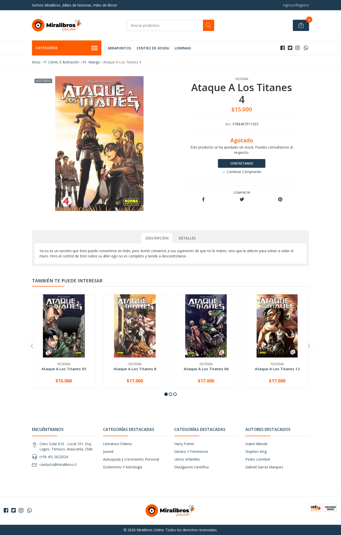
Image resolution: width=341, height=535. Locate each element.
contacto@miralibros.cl (57, 464)
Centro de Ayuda (153, 48)
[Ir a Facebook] (282, 47)
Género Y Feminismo (191, 451)
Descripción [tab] (157, 238)
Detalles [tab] (187, 238)
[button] (166, 394)
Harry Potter (184, 443)
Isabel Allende (256, 443)
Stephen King (256, 451)
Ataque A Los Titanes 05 (63, 368)
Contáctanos (241, 163)
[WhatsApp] (306, 47)
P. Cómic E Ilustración (61, 62)
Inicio (36, 62)
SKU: (228, 124)
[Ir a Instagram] (297, 47)
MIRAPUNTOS (119, 48)
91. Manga (91, 62)
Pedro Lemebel (257, 459)
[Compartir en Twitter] (242, 199)
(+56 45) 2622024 (53, 456)
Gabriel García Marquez (264, 467)
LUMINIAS (182, 48)
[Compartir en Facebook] (203, 199)
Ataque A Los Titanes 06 (206, 368)
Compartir (241, 192)
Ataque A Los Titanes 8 (135, 368)
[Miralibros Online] (57, 25)
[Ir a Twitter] (290, 47)
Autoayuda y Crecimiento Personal (131, 459)
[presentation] (32, 345)
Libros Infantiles (187, 459)
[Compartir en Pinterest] (280, 199)
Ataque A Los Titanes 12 (277, 368)
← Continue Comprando (241, 171)
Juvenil (108, 451)
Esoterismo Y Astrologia (122, 467)
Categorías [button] (46, 47)
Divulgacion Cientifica (191, 467)
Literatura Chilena (117, 443)
